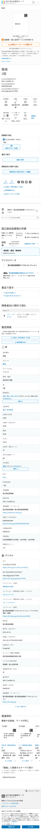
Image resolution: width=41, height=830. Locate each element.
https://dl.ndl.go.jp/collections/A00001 (16, 616)
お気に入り (5, 183)
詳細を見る (33, 117)
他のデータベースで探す (12, 194)
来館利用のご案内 (30, 244)
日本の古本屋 (9, 293)
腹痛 (4, 364)
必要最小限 (11, 827)
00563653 (17, 466)
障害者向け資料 (8, 586)
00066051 (7, 398)
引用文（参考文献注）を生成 (14, 187)
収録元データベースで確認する (21, 44)
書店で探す (20, 160)
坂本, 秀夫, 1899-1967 (10, 396)
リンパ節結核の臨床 (25, 745)
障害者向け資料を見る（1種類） (20, 172)
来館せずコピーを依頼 (11, 148)
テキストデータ (8, 594)
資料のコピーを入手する (9, 806)
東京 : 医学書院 (8, 410)
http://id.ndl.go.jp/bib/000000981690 (16, 523)
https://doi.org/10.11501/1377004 (15, 567)
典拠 (19, 401)
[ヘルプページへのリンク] (22, 37)
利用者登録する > (7, 58)
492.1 (5, 477)
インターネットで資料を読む (10, 803)
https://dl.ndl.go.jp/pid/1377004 (14, 578)
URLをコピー (12, 183)
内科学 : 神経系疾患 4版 (9, 746)
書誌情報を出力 (10, 190)
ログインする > (6, 61)
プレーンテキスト (11, 315)
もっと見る (8, 761)
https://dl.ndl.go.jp (9, 702)
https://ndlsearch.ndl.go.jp (12, 512)
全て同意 (30, 827)
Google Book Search (11, 295)
